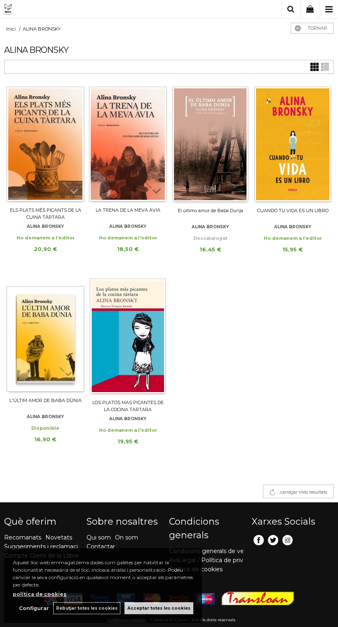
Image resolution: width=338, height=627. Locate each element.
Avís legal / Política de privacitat (214, 560)
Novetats (58, 537)
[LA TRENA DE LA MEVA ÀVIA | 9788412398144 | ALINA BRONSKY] (128, 144)
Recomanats (22, 537)
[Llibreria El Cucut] (43, 9)
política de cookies (39, 594)
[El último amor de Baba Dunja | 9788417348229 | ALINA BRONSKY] (210, 144)
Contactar (101, 546)
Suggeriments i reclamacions (46, 546)
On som (126, 537)
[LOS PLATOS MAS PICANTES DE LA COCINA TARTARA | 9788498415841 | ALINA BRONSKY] (128, 336)
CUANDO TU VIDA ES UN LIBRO (293, 210)
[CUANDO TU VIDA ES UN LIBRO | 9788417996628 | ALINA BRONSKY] (292, 144)
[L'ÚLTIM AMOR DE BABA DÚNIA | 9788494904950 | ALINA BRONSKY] (45, 335)
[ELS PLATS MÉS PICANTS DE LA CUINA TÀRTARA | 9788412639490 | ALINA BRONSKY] (45, 144)
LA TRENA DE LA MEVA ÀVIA (128, 210)
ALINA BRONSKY (45, 226)
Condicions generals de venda (212, 551)
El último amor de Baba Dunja (210, 210)
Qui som (99, 537)
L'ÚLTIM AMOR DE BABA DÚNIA (45, 400)
